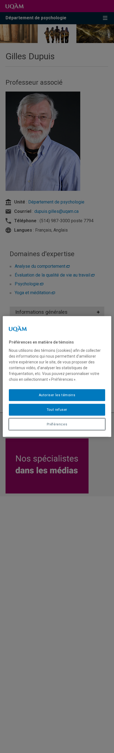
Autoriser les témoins (57, 395)
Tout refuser (57, 409)
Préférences (57, 424)
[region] (57, 376)
